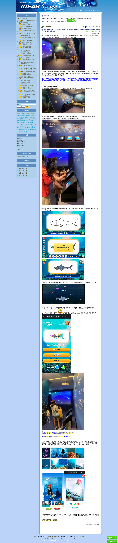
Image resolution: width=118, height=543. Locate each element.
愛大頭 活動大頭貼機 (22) (27, 65)
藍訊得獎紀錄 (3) (25, 82)
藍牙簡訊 (33, 115)
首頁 (78, 10)
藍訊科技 (45, 35)
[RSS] (28, 18)
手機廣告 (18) (24, 53)
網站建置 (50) (24, 73)
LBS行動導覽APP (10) (26, 71)
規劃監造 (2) (24, 24)
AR (33, 122)
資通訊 (31, 119)
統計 (27, 135)
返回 (93, 27)
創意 (22, 115)
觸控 (26, 117)
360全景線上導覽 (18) (26, 46)
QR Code (26, 119)
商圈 (29, 115)
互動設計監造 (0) (25, 96)
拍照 (24, 122)
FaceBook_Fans (26, 153)
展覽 (32, 124)
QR (28, 122)
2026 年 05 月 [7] (23, 170)
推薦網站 (27, 160)
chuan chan (66, 538)
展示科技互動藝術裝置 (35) (28, 59)
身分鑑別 (24, 131)
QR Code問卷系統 (30, 126)
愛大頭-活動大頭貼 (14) (27, 68)
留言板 (85, 10)
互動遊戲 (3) (24, 97)
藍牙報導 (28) (24, 52)
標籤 (81, 10)
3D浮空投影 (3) (25, 64)
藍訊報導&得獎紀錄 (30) (27, 78)
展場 (18, 127)
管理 (91, 10)
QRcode (31, 120)
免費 (21, 117)
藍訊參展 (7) (24, 84)
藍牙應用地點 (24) (25, 50)
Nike (25, 126)
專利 (22, 122)
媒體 (24, 115)
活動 (18, 119)
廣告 (25, 113)
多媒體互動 (87, 35)
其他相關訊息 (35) (25, 87)
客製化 (27, 120)
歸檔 (88, 10)
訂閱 (84, 27)
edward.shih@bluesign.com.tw (52, 21)
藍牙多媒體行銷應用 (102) (27, 47)
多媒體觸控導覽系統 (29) (27, 55)
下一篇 (98, 27)
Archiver (82, 536)
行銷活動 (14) (24, 74)
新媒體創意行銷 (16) (26, 90)
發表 (94, 10)
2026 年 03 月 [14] (23, 172)
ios (30, 124)
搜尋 (27, 101)
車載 (30, 127)
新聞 (27, 115)
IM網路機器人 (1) (25, 35)
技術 (33, 117)
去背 (94, 441)
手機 (28, 113)
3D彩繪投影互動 (47, 27)
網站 (31, 122)
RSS (97, 10)
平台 (23, 117)
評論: (87, 524)
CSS (78, 536)
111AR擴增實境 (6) (26, 62)
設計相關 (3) (24, 76)
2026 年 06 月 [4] (23, 168)
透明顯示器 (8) (25, 23)
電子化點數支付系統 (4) (27, 37)
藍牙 (33, 113)
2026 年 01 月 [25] (23, 175)
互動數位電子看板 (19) (27, 58)
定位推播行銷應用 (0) (26, 94)
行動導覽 (21, 126)
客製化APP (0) (25, 88)
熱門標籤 (27, 110)
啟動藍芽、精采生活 (21, 156)
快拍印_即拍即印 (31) (26, 28)
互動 (34, 119)
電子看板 (22, 119)
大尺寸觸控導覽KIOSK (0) (27, 91)
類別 (27, 15)
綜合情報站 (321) (25, 85)
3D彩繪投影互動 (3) (26, 43)
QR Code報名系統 (24, 124)
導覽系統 (23, 120)
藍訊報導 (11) (24, 80)
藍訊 (28, 117)
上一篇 (88, 27)
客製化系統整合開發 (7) (27, 33)
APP (18, 117)
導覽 (31, 117)
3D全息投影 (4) (25, 44)
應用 (30, 113)
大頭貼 (19, 120)
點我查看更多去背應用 (50, 520)
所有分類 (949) (23, 18)
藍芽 (23, 113)
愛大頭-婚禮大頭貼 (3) (26, 70)
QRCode (52, 118)
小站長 (36, 536)
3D (26, 122)
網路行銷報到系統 (29, 129)
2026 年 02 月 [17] (23, 173)
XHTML (74, 536)
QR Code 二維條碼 (24, 127)
